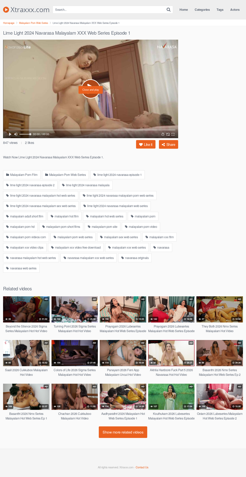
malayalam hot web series (106, 216)
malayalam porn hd (22, 226)
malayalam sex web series (120, 237)
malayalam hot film (66, 216)
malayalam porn (144, 216)
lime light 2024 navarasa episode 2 (32, 185)
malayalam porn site (104, 226)
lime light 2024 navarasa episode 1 (119, 174)
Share (170, 144)
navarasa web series (23, 268)
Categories (202, 9)
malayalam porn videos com (27, 237)
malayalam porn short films (62, 226)
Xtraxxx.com (29, 9)
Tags (220, 9)
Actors (234, 9)
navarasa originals (137, 258)
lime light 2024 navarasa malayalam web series (117, 206)
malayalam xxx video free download (77, 247)
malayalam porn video (142, 226)
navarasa (163, 247)
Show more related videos (123, 431)
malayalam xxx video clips (26, 247)
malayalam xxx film (161, 237)
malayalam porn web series (74, 237)
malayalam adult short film (26, 216)
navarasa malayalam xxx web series (90, 258)
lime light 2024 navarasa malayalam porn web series (120, 195)
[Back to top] (235, 464)
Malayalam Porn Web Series (33, 23)
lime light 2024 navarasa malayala (87, 185)
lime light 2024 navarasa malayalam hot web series (42, 195)
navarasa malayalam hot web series (32, 258)
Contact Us (142, 467)
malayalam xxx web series (128, 247)
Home (184, 9)
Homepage (8, 23)
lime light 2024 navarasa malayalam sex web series (42, 206)
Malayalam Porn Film (23, 174)
